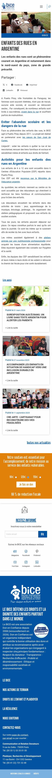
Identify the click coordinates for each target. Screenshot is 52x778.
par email (7, 738)
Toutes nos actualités (39, 443)
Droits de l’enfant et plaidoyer (20, 699)
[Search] (50, 6)
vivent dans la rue (30, 112)
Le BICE (6, 680)
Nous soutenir (11, 718)
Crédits (36, 773)
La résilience (10, 709)
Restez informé (26, 520)
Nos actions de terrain (15, 690)
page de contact (20, 735)
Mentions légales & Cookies (20, 773)
